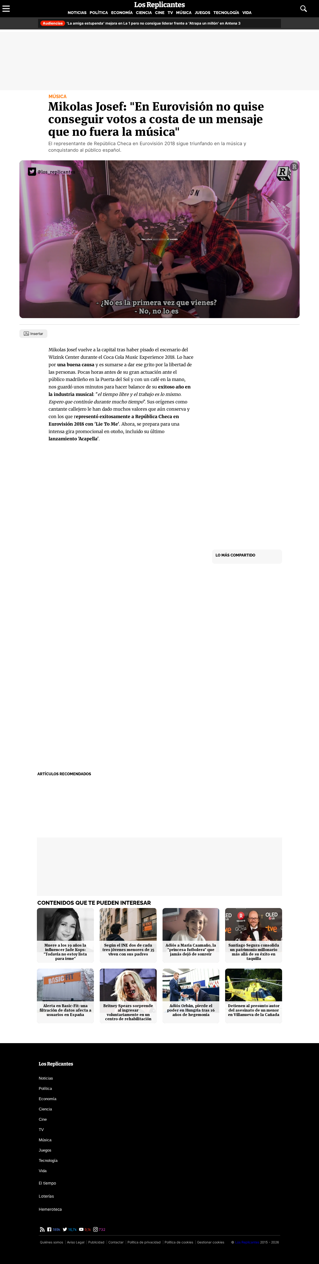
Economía (122, 12)
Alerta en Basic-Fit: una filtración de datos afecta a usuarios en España (65, 1010)
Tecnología (226, 12)
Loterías (46, 1196)
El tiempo (47, 1183)
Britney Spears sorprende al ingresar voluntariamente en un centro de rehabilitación (128, 1012)
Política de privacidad (144, 1242)
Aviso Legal (75, 1242)
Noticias (77, 12)
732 (101, 1229)
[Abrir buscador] (303, 8)
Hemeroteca (50, 1209)
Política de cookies (179, 1242)
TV (170, 12)
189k (56, 1229)
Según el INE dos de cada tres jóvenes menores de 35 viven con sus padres (128, 949)
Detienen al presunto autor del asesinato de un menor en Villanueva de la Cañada (254, 1010)
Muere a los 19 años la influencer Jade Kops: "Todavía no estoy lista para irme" (65, 952)
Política (99, 12)
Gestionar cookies (210, 1242)
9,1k (87, 1229)
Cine (159, 12)
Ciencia (144, 12)
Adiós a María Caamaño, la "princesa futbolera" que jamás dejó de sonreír (191, 949)
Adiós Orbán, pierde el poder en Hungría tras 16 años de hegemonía (191, 1010)
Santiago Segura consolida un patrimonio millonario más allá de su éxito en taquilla (253, 952)
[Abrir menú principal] (6, 9)
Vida (247, 12)
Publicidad (96, 1242)
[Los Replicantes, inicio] (159, 5)
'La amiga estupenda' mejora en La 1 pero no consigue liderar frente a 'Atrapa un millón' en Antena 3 (142, 23)
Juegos (202, 12)
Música (183, 12)
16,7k (72, 1229)
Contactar (116, 1242)
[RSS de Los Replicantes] (42, 1229)
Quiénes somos (51, 1242)
